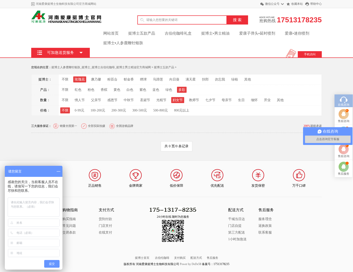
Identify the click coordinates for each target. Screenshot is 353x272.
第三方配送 (236, 232)
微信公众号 (272, 4)
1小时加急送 (237, 239)
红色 (78, 90)
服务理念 (265, 219)
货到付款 (105, 219)
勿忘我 (220, 79)
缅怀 (254, 100)
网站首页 (111, 33)
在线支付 (105, 232)
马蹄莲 (158, 79)
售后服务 (212, 258)
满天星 (191, 79)
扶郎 (205, 79)
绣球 (143, 79)
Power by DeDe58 (190, 264)
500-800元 (160, 110)
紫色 (143, 90)
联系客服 (265, 232)
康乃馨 (96, 79)
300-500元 (139, 110)
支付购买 (180, 258)
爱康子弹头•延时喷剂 (257, 33)
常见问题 (69, 226)
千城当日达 (236, 219)
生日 (241, 100)
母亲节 (227, 100)
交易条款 (69, 232)
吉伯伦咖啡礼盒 (178, 33)
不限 (65, 79)
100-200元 (98, 110)
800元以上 (181, 110)
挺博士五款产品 (141, 33)
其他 (247, 79)
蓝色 (155, 90)
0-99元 (79, 110)
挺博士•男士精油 (215, 33)
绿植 (234, 79)
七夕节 (210, 100)
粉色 (91, 90)
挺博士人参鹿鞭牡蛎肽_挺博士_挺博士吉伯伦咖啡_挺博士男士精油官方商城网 (101, 67)
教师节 (194, 100)
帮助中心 (316, 4)
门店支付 (105, 226)
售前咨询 (343, 121)
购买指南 (69, 219)
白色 (130, 90)
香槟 (104, 90)
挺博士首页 (142, 258)
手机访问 (310, 54)
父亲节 (96, 100)
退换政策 (265, 226)
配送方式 (196, 258)
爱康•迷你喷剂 (297, 33)
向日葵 (174, 79)
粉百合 (112, 79)
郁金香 (129, 79)
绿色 (168, 90)
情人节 (80, 100)
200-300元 (118, 110)
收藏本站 (297, 4)
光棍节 (161, 100)
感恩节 (112, 100)
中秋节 (129, 100)
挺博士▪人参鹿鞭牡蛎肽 (123, 43)
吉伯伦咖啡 (162, 258)
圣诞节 (145, 100)
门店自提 (235, 226)
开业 (267, 100)
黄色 (117, 90)
